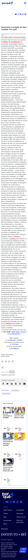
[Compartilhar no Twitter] (7, 384)
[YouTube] (16, 14)
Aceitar (23, 549)
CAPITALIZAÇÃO (19, 440)
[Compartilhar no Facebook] (3, 384)
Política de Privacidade (9, 556)
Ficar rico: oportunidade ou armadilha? (7, 415)
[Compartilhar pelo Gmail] (16, 384)
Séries (5, 524)
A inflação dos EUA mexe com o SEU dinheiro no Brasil (19, 415)
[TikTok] (23, 14)
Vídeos (5, 513)
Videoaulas (19, 513)
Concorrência (15, 390)
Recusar (23, 551)
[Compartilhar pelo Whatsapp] (20, 384)
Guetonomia (7, 520)
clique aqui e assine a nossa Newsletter (17, 333)
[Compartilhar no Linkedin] (12, 384)
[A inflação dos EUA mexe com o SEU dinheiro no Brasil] (19, 410)
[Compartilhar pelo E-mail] (24, 384)
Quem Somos (7, 510)
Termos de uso (21, 517)
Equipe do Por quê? (8, 34)
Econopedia (20, 510)
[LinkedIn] (21, 14)
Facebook (11, 340)
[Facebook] (26, 14)
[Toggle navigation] (25, 3)
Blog (4, 517)
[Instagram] (18, 14)
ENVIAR (12, 372)
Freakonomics (6, 393)
